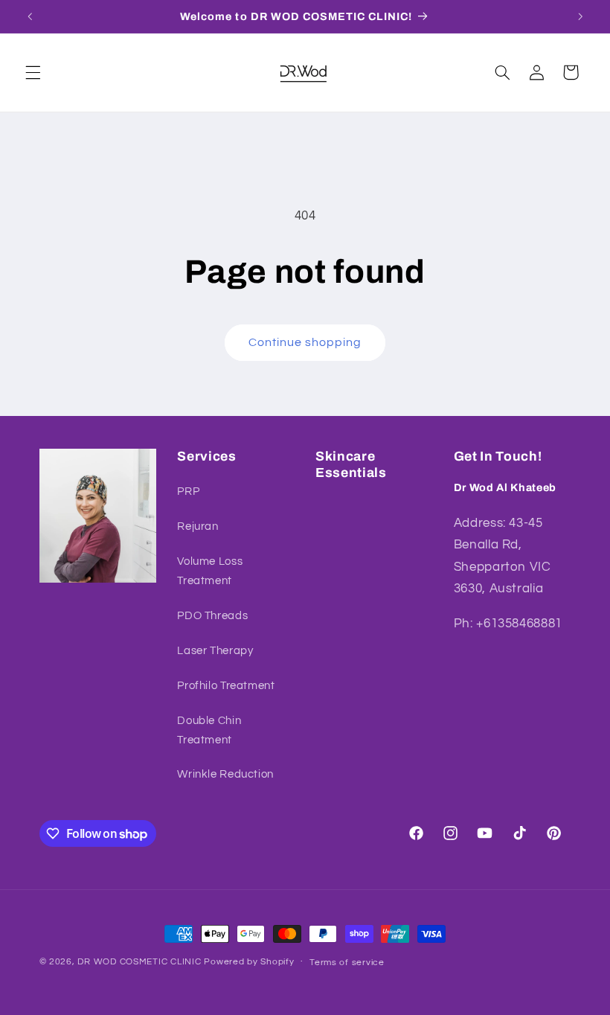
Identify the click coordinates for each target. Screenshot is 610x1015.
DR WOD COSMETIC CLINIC (140, 962)
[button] (33, 72)
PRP (188, 491)
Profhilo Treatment (225, 685)
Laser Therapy (215, 650)
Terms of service (347, 962)
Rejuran (197, 526)
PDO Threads (212, 615)
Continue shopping (305, 342)
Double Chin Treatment (209, 730)
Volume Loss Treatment (210, 571)
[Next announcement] (580, 16)
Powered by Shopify (249, 962)
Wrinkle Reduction (225, 774)
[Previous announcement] (29, 16)
